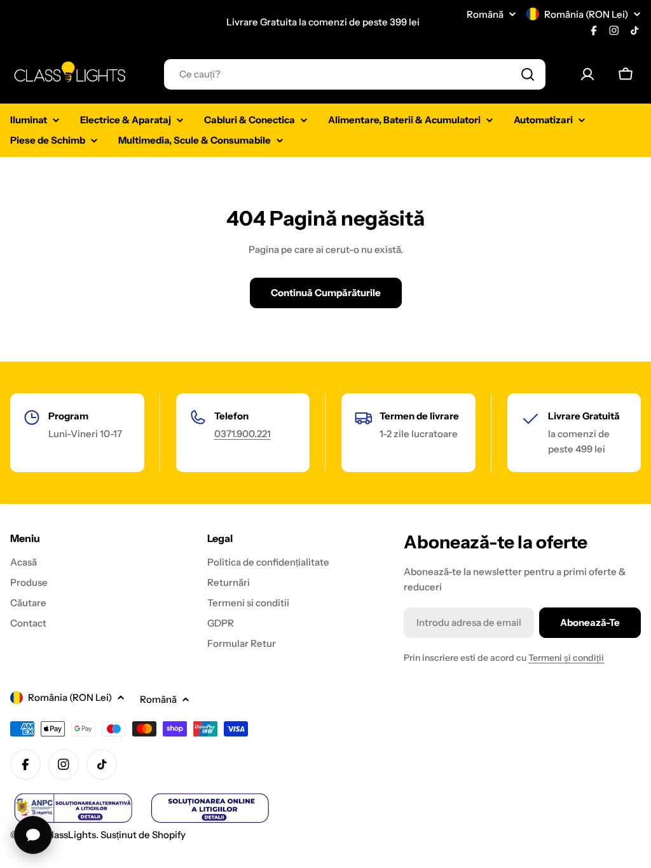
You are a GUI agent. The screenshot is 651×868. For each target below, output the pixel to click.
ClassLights (70, 835)
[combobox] (354, 74)
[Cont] (587, 74)
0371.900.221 (242, 434)
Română (485, 14)
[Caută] (527, 74)
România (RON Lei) (586, 14)
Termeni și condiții (566, 657)
